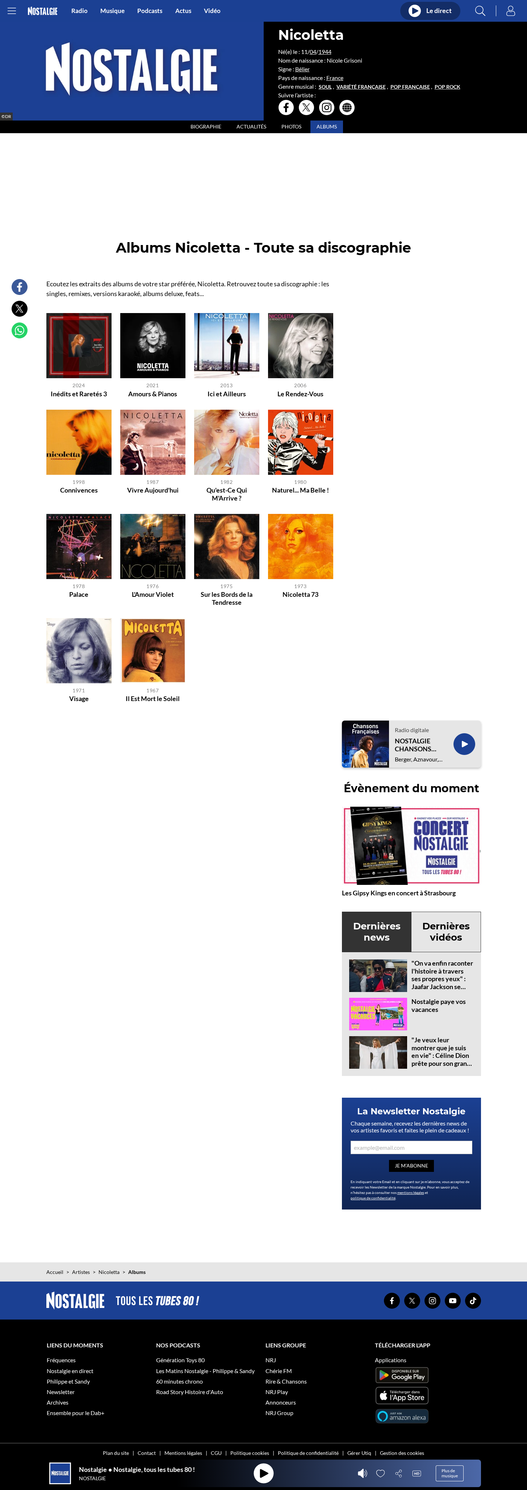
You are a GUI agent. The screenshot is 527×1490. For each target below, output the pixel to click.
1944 (324, 51)
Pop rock (447, 87)
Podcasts (149, 10)
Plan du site (116, 1453)
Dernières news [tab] (377, 931)
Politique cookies (249, 1453)
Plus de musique (450, 1473)
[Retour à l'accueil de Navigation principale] (42, 11)
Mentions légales (183, 1453)
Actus (183, 10)
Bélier (302, 69)
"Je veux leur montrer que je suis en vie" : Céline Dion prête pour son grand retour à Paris (440, 1055)
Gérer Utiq (359, 1453)
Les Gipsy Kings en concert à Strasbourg (399, 893)
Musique (112, 10)
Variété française (361, 87)
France (334, 77)
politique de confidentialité (373, 1198)
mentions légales (410, 1192)
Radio (79, 10)
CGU (216, 1453)
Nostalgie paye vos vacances (438, 1005)
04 (313, 51)
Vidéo (212, 10)
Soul (325, 87)
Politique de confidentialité (308, 1453)
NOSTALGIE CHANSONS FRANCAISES (415, 745)
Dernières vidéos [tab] (446, 931)
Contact (147, 1453)
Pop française (410, 87)
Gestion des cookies (402, 1453)
